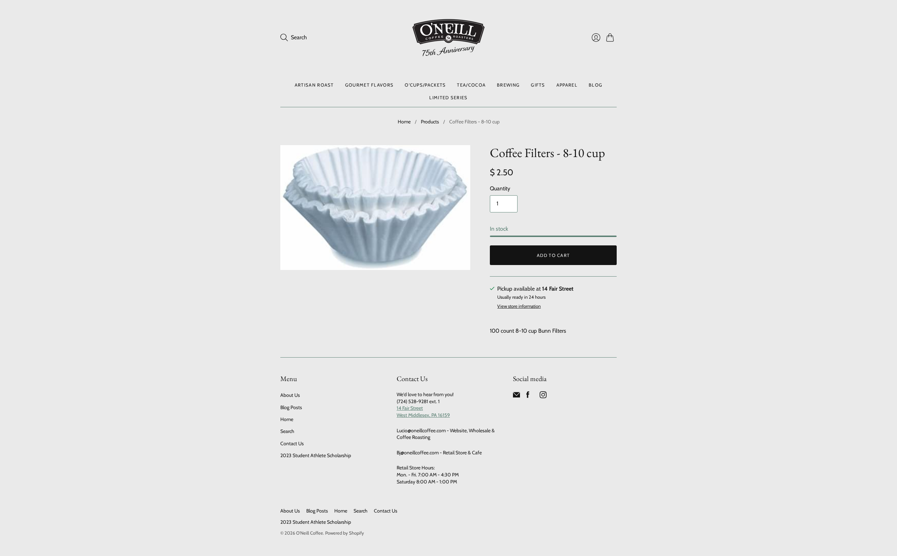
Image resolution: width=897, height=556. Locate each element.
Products (430, 121)
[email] (516, 396)
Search (287, 431)
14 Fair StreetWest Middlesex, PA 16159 (423, 411)
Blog (595, 85)
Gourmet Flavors (369, 85)
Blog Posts (291, 407)
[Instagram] (543, 396)
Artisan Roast (314, 85)
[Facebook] (527, 396)
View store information (519, 306)
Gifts (538, 85)
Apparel (566, 85)
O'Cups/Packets (425, 85)
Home (404, 121)
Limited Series (448, 97)
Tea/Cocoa (471, 85)
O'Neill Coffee (309, 533)
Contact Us (292, 443)
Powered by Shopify (344, 533)
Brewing (508, 85)
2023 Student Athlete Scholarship (315, 455)
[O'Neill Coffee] (448, 38)
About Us (290, 395)
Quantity (500, 188)
